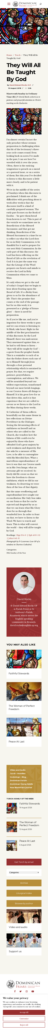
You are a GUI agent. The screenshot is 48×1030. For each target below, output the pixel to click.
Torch (18, 55)
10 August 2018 (14, 88)
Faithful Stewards (19, 673)
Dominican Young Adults (21, 784)
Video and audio (18, 927)
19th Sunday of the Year (16, 553)
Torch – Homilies (18, 773)
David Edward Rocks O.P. (20, 85)
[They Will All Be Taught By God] (24, 583)
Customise (24, 1019)
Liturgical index (24, 893)
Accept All (24, 1012)
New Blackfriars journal (21, 787)
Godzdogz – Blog (18, 777)
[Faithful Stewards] (24, 663)
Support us (15, 951)
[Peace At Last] (24, 731)
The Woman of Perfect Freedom (29, 824)
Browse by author (24, 903)
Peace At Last (16, 741)
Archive (24, 883)
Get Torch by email (24, 862)
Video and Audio (18, 770)
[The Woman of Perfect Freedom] (24, 695)
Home (9, 55)
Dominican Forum (18, 780)
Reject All (24, 1025)
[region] (24, 1012)
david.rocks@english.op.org (24, 625)
